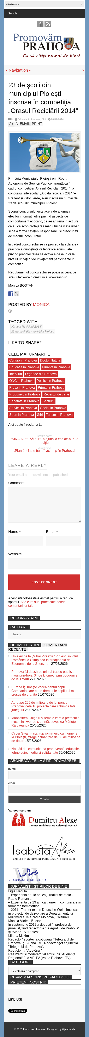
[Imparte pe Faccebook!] (10, 293)
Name (14, 532)
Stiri (44, 119)
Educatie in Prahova (29, 119)
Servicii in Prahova (23, 408)
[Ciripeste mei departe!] (16, 293)
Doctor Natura (50, 360)
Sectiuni (48, 401)
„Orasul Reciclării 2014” (26, 326)
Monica (41, 304)
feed (47, 24)
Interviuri (15, 374)
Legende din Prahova (41, 374)
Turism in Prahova (59, 414)
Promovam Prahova (34, 1029)
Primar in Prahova (51, 387)
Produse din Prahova (24, 394)
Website (15, 554)
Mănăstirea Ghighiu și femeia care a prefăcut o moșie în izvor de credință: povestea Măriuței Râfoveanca (45, 721)
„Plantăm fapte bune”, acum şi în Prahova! (44, 450)
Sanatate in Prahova (24, 401)
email (11, 783)
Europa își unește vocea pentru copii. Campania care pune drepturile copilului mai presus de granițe (43, 690)
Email (52, 532)
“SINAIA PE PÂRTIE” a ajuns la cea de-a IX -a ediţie (44, 440)
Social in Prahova (53, 408)
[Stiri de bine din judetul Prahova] (47, 57)
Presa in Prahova (22, 387)
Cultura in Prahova (23, 360)
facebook (40, 24)
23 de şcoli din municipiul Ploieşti (32, 331)
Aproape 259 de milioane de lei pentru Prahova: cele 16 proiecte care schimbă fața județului (43, 706)
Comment (16, 483)
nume (12, 768)
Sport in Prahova (21, 414)
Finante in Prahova (56, 367)
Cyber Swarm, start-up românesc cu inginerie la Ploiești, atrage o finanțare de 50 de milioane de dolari (45, 737)
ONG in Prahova (21, 380)
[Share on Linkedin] (22, 293)
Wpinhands (68, 1029)
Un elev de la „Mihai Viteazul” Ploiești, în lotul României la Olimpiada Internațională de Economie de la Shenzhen (44, 660)
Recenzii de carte (56, 394)
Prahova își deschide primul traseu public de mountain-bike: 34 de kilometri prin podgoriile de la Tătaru (44, 675)
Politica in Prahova (50, 380)
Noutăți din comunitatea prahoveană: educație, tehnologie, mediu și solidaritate (45, 750)
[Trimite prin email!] (28, 293)
